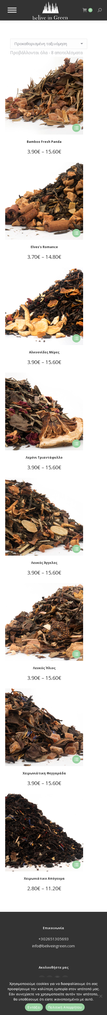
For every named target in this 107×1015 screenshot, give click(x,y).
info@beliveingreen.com (53, 945)
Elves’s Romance (44, 247)
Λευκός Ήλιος (44, 668)
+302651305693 (53, 938)
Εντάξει (34, 1007)
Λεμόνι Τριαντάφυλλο (44, 457)
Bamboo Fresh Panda (44, 141)
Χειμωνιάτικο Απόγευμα (44, 878)
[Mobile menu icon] (12, 10)
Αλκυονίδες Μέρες (44, 352)
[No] (100, 996)
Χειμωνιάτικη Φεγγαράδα (44, 773)
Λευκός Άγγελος (44, 563)
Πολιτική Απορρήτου (65, 1007)
